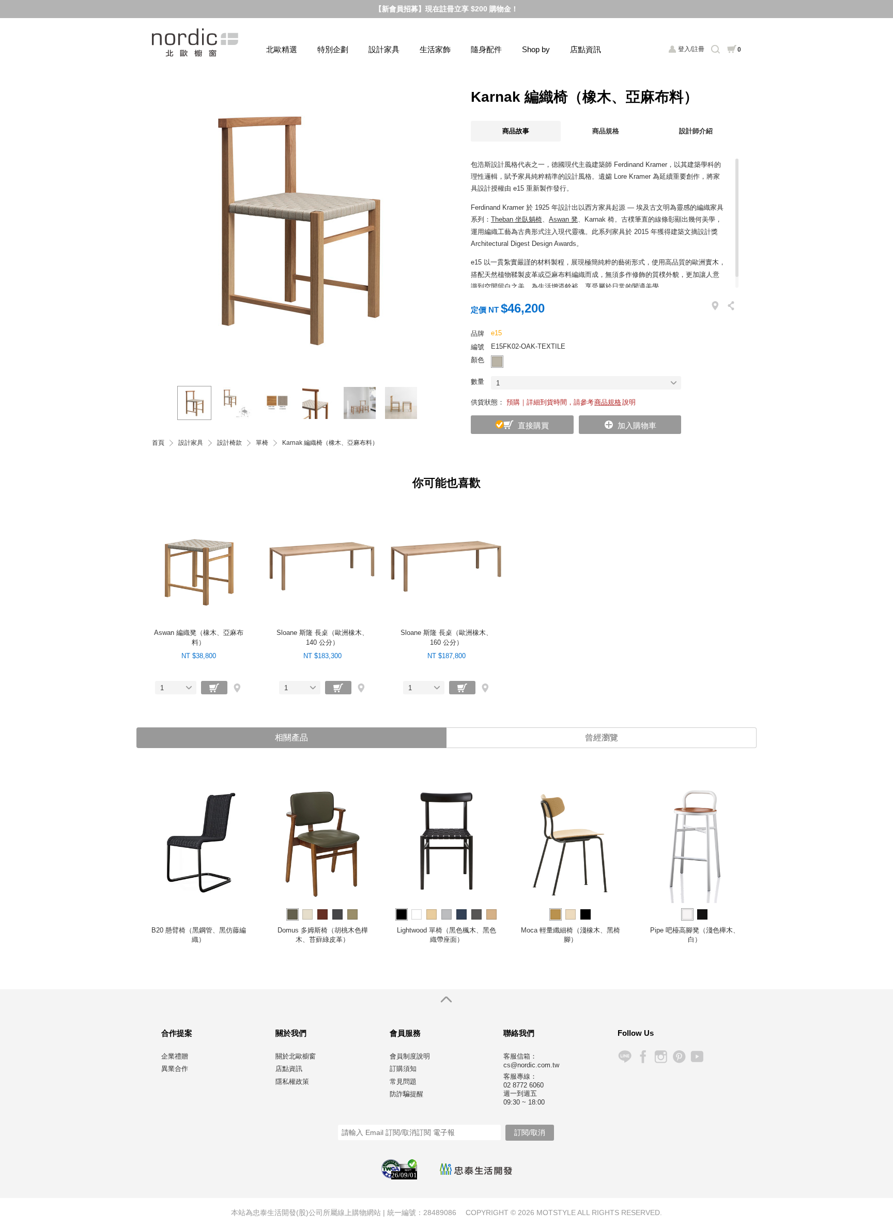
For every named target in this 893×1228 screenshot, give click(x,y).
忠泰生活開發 (476, 1169)
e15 (496, 333)
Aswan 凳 (563, 219)
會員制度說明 (410, 1056)
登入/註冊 (691, 49)
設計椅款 (229, 443)
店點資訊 (585, 49)
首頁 (158, 443)
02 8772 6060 (523, 1085)
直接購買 (533, 425)
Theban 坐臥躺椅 (516, 219)
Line (625, 1056)
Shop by (536, 49)
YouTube (697, 1056)
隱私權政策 (292, 1081)
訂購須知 (403, 1068)
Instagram (661, 1056)
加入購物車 (637, 425)
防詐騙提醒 (406, 1094)
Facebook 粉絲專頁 (643, 1056)
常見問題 (403, 1081)
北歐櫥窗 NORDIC (196, 42)
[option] (296, 226)
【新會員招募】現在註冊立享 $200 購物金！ (446, 9)
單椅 (262, 443)
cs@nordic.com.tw (531, 1065)
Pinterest (679, 1056)
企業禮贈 (174, 1056)
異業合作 (174, 1068)
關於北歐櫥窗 (295, 1056)
